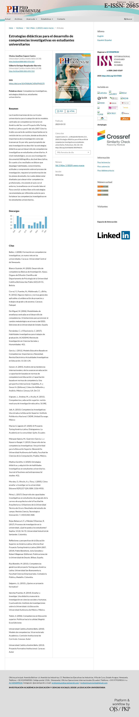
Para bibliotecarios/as (105, 171)
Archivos (18, 19)
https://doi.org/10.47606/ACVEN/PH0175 (27, 83)
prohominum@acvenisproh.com (65, 683)
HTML (72, 111)
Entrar (131, 2)
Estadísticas (46, 19)
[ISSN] (113, 65)
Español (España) (104, 40)
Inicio (11, 28)
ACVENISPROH (112, 52)
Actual (7, 19)
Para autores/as (103, 166)
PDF (61, 111)
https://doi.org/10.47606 (112, 76)
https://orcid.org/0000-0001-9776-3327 (21, 61)
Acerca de (30, 19)
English (100, 36)
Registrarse (121, 2)
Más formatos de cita (65, 152)
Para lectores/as (103, 162)
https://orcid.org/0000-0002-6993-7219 (21, 71)
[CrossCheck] (113, 146)
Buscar (129, 19)
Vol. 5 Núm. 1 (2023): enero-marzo (39, 28)
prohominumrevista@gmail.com (94, 683)
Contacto (61, 19)
